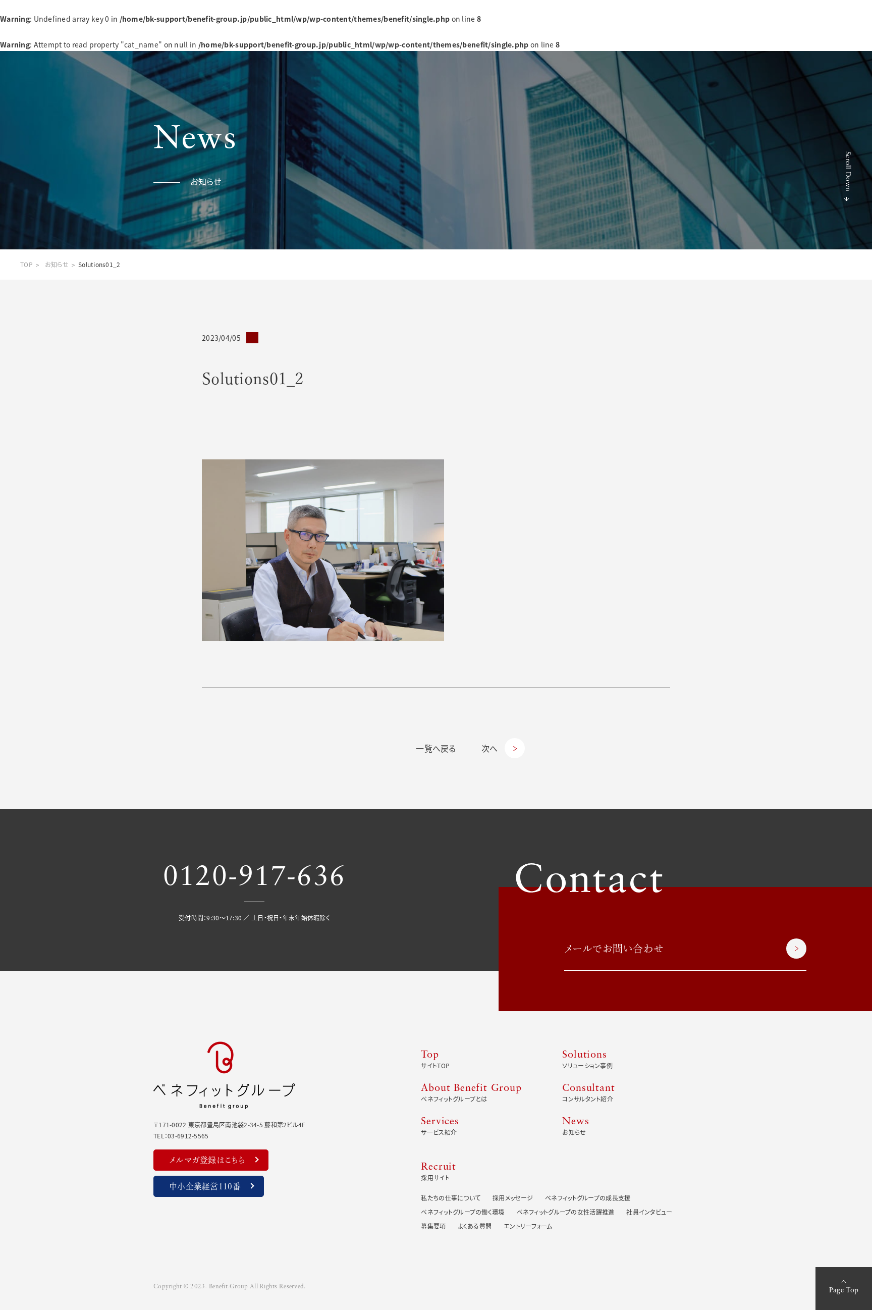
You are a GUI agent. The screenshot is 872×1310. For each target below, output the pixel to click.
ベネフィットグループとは (471, 1093)
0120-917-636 (254, 878)
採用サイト (438, 1172)
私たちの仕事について (450, 1197)
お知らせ (57, 264)
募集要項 (433, 1226)
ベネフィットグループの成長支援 (587, 1197)
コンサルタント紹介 (588, 1093)
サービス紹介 (440, 1126)
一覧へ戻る (436, 748)
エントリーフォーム (528, 1226)
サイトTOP (435, 1060)
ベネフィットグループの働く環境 (462, 1212)
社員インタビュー (649, 1212)
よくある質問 (475, 1226)
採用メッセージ (513, 1197)
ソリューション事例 (587, 1060)
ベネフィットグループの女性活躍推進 (566, 1212)
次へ (489, 748)
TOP (26, 264)
